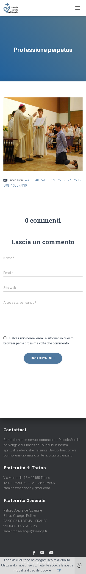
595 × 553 (48, 180)
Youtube (51, 553)
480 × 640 (32, 180)
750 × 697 (64, 180)
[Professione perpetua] (43, 134)
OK (59, 570)
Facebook (34, 553)
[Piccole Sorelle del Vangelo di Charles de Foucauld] (12, 8)
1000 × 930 (19, 185)
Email (42, 552)
